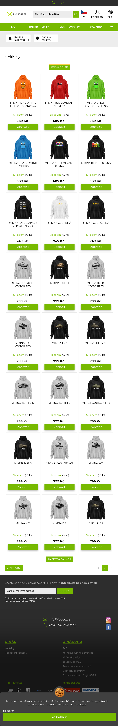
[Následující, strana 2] (105, 568)
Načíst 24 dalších (59, 559)
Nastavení (9, 711)
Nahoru (15, 567)
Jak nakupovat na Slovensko (78, 652)
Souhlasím (61, 717)
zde (84, 704)
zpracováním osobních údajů (30, 598)
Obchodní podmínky (74, 670)
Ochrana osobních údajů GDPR (79, 675)
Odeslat (65, 591)
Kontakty (10, 648)
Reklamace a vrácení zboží (77, 666)
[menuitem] (13, 27)
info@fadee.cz (59, 619)
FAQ (65, 648)
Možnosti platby (71, 657)
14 (111, 567)
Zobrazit (23, 126)
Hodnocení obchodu (16, 652)
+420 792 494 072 (62, 625)
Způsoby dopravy (72, 661)
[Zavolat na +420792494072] (56, 2)
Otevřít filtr (59, 67)
